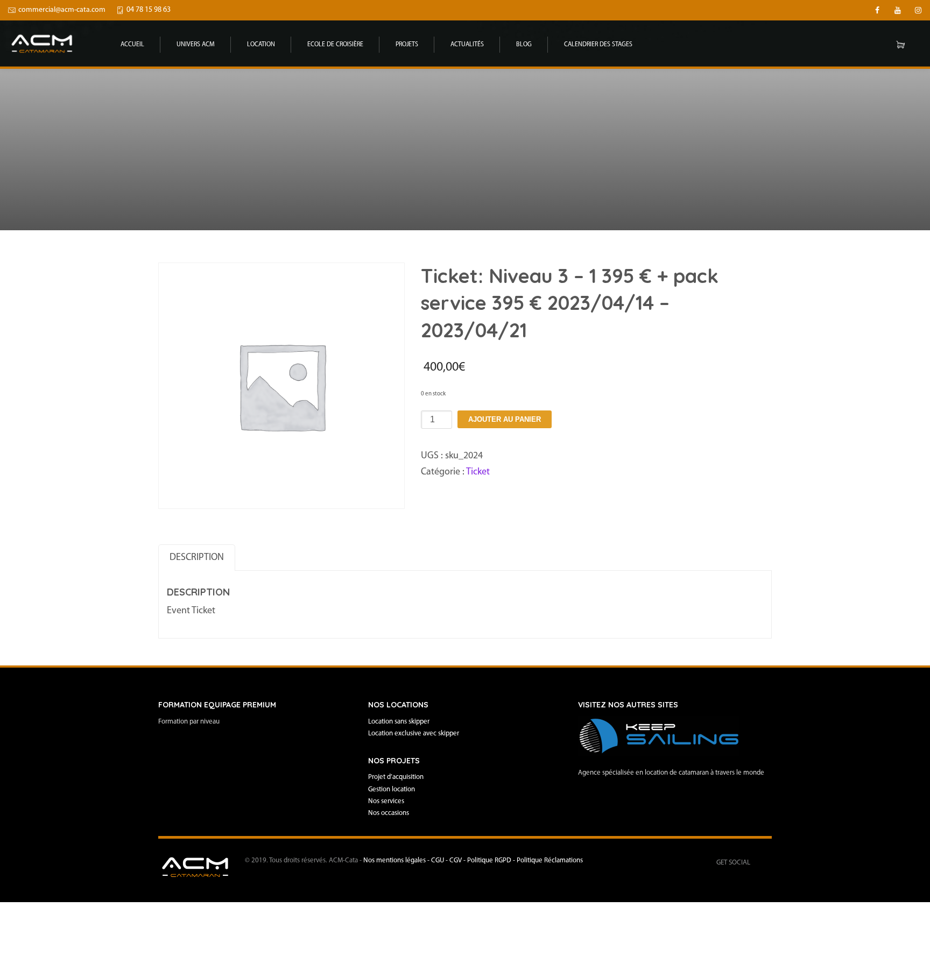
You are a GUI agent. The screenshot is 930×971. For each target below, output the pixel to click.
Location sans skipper (398, 721)
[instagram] (918, 10)
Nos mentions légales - (397, 860)
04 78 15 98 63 (148, 10)
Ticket (478, 472)
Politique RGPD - (492, 860)
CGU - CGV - (449, 860)
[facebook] (877, 10)
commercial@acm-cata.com (61, 10)
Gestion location (391, 789)
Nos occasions (388, 813)
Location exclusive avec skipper (413, 733)
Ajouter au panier (504, 419)
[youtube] (897, 10)
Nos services (386, 801)
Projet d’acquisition (396, 777)
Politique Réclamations (550, 860)
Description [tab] (197, 558)
